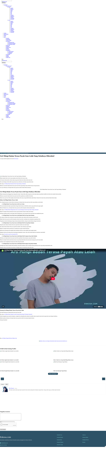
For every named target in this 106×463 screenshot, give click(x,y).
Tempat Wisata (8, 40)
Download (8, 41)
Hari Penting (6, 34)
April (11, 11)
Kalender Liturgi (60, 444)
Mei (11, 12)
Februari (11, 9)
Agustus (11, 15)
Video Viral (8, 57)
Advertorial (8, 54)
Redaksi (83, 442)
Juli (11, 14)
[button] (7, 4)
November (12, 18)
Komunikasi (10, 52)
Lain (4, 37)
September (12, 16)
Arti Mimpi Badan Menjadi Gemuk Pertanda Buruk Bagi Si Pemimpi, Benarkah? (18, 314)
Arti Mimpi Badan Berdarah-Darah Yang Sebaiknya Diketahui (15, 183)
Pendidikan (8, 50)
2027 (9, 20)
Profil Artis (8, 45)
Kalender (5, 4)
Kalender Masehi (60, 437)
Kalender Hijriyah (60, 442)
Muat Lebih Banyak (53, 373)
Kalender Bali (59, 439)
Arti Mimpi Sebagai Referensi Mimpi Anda (9, 338)
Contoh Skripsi (11, 51)
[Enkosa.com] (4, 1)
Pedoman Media (85, 437)
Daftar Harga (8, 47)
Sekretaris (10, 53)
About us (84, 434)
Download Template (11, 43)
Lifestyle (7, 38)
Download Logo (11, 42)
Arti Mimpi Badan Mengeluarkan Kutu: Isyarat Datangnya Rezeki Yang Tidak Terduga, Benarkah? (21, 209)
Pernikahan (8, 39)
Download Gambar (11, 44)
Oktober (11, 17)
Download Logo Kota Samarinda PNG (11, 234)
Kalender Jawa (8, 5)
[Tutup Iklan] (105, 446)
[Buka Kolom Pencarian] (2, 59)
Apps (5, 36)
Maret (11, 10)
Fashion (7, 48)
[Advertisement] (53, 128)
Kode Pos (7, 49)
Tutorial (7, 56)
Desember (12, 19)
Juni (11, 13)
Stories (5, 35)
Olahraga (7, 46)
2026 (9, 7)
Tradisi (5, 33)
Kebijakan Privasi (85, 439)
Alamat (7, 55)
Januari (11, 8)
